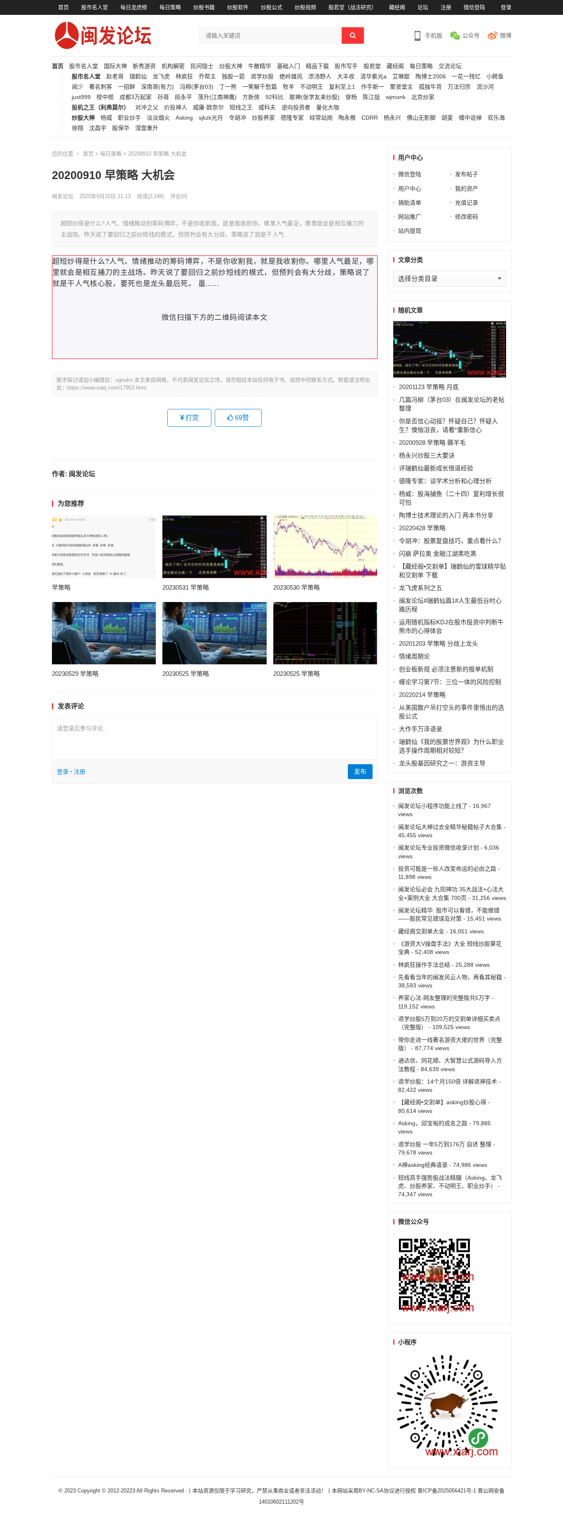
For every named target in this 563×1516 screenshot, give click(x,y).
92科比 (274, 97)
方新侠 (251, 97)
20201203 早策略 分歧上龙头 (438, 643)
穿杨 (351, 97)
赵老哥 (115, 76)
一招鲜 (126, 87)
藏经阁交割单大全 (421, 931)
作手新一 (372, 87)
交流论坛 (450, 66)
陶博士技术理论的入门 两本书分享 (446, 515)
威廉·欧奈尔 (208, 107)
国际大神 (115, 66)
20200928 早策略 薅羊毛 (432, 442)
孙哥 (163, 97)
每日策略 (170, 7)
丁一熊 (228, 87)
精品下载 (317, 66)
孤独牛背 (430, 87)
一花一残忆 (466, 76)
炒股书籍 (204, 7)
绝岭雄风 (291, 76)
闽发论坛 (62, 196)
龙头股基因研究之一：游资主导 (442, 763)
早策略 (61, 587)
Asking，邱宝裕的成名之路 (432, 1123)
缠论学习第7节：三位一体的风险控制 (450, 681)
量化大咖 (327, 107)
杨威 (106, 118)
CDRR (369, 118)
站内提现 (409, 230)
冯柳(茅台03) (196, 87)
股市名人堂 (94, 7)
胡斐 (447, 118)
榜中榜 (105, 97)
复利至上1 (342, 87)
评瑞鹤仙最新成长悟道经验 (436, 468)
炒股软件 (238, 7)
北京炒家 (422, 97)
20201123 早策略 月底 (429, 386)
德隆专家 (292, 118)
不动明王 (311, 87)
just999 (81, 97)
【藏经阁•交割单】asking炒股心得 (442, 1102)
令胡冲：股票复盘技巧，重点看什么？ (451, 540)
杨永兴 (392, 118)
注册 (446, 7)
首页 (63, 7)
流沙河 (485, 87)
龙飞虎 (161, 76)
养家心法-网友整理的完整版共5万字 (444, 997)
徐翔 (77, 128)
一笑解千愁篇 (259, 87)
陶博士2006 (430, 76)
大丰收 (345, 76)
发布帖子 (466, 174)
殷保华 (120, 128)
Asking (184, 118)
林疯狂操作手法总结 (424, 964)
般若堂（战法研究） (352, 7)
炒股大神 (230, 66)
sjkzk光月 (211, 118)
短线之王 (241, 107)
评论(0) (178, 196)
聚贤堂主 (401, 87)
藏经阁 (397, 7)
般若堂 (372, 66)
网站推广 (409, 216)
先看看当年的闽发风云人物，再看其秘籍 (450, 977)
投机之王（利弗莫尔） (100, 107)
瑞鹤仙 (138, 76)
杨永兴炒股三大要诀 (427, 455)
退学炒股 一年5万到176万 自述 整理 (444, 1144)
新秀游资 (144, 66)
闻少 (77, 87)
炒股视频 (305, 7)
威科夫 (267, 107)
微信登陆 (474, 7)
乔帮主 (207, 76)
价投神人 (175, 107)
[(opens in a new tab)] (104, 546)
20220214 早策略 (422, 694)
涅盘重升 (146, 128)
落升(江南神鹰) (217, 97)
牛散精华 (259, 66)
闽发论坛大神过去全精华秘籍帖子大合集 (450, 827)
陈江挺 (371, 97)
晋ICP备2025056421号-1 (448, 1491)
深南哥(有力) (157, 87)
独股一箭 (233, 76)
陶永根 (347, 118)
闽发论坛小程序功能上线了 (432, 806)
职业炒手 (129, 118)
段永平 (183, 97)
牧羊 (288, 87)
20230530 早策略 (296, 587)
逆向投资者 (296, 107)
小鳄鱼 (495, 76)
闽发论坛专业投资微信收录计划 (438, 847)
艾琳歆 (401, 76)
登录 (506, 7)
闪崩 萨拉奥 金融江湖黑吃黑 (437, 553)
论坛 (423, 7)
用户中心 (409, 188)
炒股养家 (263, 118)
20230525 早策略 (185, 673)
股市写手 (346, 66)
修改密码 (466, 216)
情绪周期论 (414, 656)
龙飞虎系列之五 (420, 587)
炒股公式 (271, 7)
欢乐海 (496, 118)
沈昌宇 (97, 128)
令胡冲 (237, 118)
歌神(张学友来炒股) (314, 97)
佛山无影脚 (421, 118)
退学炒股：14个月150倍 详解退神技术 (447, 1081)
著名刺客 (100, 87)
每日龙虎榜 (133, 7)
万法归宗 (459, 87)
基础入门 (288, 66)
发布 (360, 771)
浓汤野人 (319, 76)
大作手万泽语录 (420, 728)
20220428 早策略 (422, 527)
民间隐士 (201, 66)
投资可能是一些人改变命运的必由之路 (447, 868)
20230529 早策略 (75, 673)
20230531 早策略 (185, 587)
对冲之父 (146, 107)
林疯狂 (184, 76)
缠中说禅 (470, 118)
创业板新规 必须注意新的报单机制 (446, 669)
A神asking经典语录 (423, 1165)
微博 (505, 35)
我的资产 (466, 188)
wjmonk (396, 97)
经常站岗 (321, 118)
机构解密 (173, 66)
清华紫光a (373, 76)
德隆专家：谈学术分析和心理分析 (445, 480)
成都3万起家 (136, 97)
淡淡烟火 (158, 118)
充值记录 (466, 202)
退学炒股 (262, 76)
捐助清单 (409, 202)
